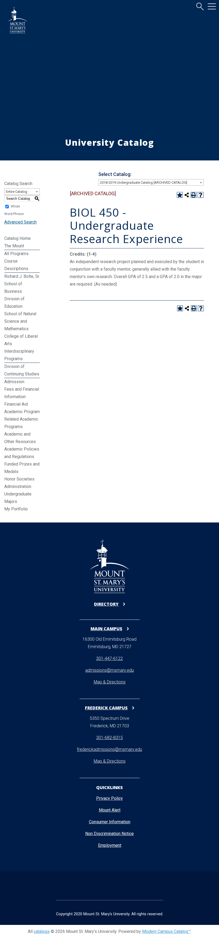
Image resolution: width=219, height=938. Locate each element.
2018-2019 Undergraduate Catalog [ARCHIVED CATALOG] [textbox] (143, 182)
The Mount (14, 245)
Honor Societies (19, 479)
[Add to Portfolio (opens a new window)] (180, 195)
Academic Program (22, 411)
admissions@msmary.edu (109, 670)
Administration (17, 486)
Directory (106, 604)
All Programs (16, 253)
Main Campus (106, 628)
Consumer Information (109, 821)
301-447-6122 (109, 658)
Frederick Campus (106, 707)
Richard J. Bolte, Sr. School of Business (22, 284)
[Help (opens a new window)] (201, 195)
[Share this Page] (187, 195)
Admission (14, 381)
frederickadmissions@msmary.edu (109, 749)
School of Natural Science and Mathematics (20, 321)
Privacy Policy (109, 798)
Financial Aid (16, 404)
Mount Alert (109, 810)
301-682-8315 (109, 737)
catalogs (42, 931)
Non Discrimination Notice (109, 833)
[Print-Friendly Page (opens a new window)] (194, 195)
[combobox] (151, 182)
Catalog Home (17, 238)
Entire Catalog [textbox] (16, 192)
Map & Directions (110, 682)
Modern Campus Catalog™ (166, 931)
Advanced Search (20, 222)
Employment (109, 845)
